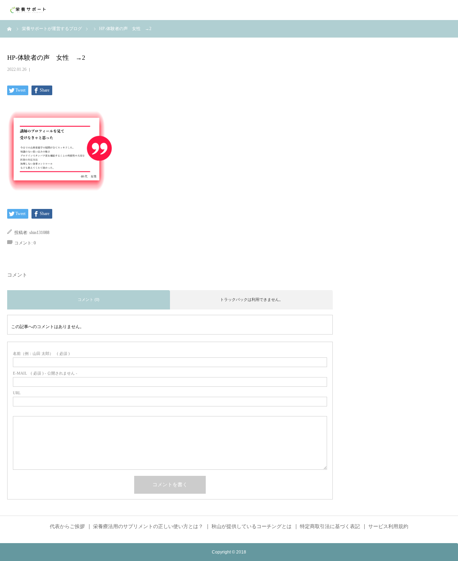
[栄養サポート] (28, 10)
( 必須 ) (41, 354)
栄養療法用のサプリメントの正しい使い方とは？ (148, 526)
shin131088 (39, 232)
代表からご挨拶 (67, 526)
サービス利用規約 (388, 526)
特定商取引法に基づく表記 (330, 526)
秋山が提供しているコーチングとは (251, 526)
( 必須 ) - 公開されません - (45, 373)
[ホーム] (9, 28)
